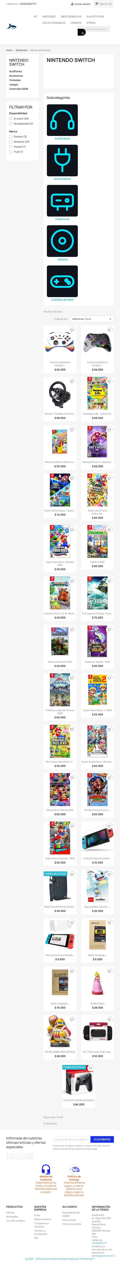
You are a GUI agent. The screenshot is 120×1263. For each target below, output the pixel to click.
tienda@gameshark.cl (103, 1255)
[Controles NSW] (62, 281)
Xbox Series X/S (71, 16)
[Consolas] (62, 201)
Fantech (20, 136)
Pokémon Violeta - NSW (97, 661)
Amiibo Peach (97, 1003)
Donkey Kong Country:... (97, 810)
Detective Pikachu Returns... (60, 462)
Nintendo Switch (18, 62)
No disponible (23, 123)
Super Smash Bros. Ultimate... (97, 761)
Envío (37, 1215)
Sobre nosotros (42, 1219)
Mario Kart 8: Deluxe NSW (60, 810)
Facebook (9, 1156)
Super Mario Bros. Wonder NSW (60, 564)
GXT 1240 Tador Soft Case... (97, 1051)
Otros (91, 23)
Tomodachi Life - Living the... (97, 413)
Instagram (23, 1156)
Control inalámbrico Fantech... (60, 364)
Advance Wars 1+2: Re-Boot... (60, 613)
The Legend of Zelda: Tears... (97, 613)
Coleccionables (53, 23)
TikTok (30, 1156)
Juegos (13, 84)
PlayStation (95, 16)
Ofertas (10, 1212)
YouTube (16, 1156)
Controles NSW (18, 89)
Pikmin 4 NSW (97, 562)
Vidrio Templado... (97, 955)
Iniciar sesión (69, 1219)
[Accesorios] (62, 160)
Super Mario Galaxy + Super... (60, 510)
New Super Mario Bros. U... (60, 761)
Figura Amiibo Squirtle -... (97, 906)
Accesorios (16, 75)
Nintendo (49, 16)
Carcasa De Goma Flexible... (60, 955)
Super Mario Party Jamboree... (97, 512)
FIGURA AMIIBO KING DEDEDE (60, 1051)
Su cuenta (69, 1207)
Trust (18, 151)
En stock (21, 118)
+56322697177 (27, 4)
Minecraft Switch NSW (60, 661)
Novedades (12, 1216)
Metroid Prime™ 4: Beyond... (97, 462)
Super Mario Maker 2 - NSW (97, 710)
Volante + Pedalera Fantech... (60, 413)
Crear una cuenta (71, 1223)
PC (35, 16)
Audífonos (15, 71)
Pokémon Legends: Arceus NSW (60, 712)
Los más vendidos (15, 1220)
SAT (36, 1238)
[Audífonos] (62, 120)
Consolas (15, 80)
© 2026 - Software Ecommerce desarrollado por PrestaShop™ (60, 1258)
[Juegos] (62, 241)
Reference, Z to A (92, 319)
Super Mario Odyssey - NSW (60, 858)
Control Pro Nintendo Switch (78, 1100)
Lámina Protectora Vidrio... (97, 858)
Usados (76, 23)
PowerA (20, 146)
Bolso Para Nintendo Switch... (60, 906)
